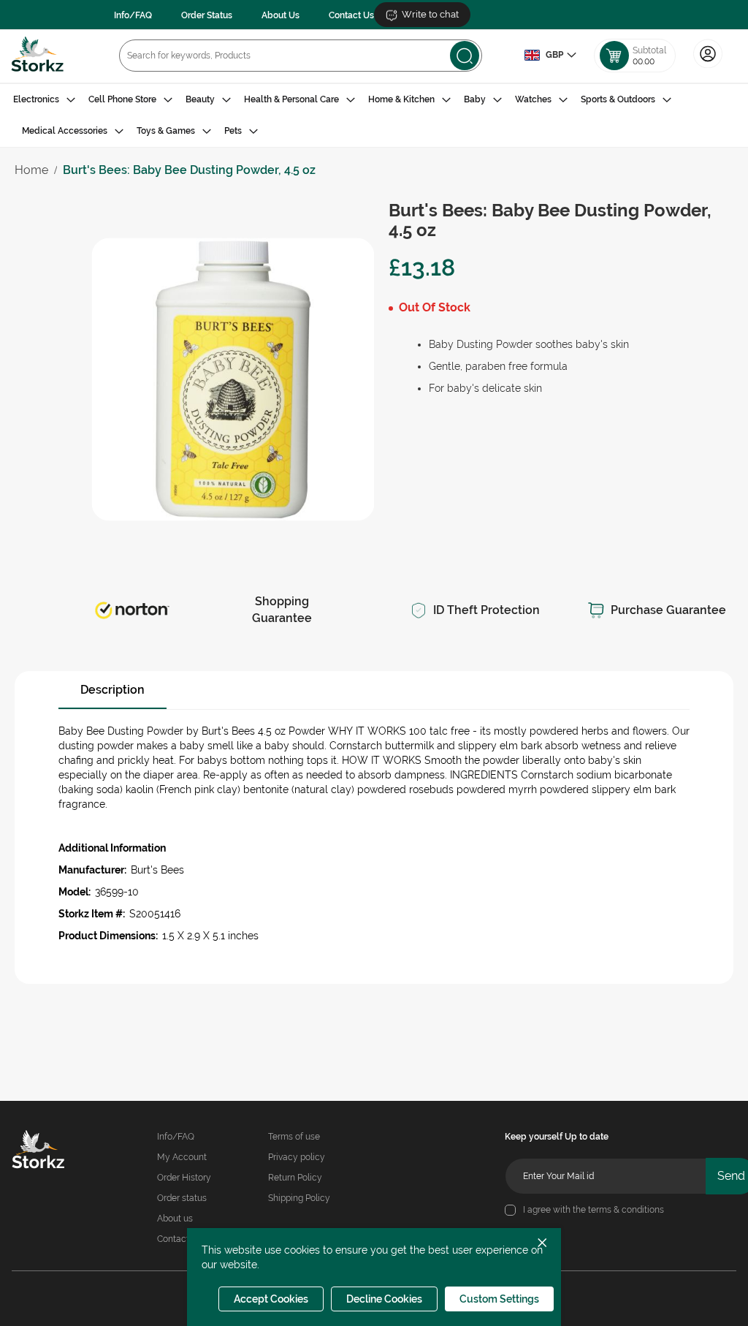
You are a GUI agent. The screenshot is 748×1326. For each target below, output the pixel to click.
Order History (184, 1177)
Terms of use (294, 1137)
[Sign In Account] (707, 66)
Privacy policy (296, 1157)
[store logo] (37, 56)
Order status (182, 1198)
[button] (550, 55)
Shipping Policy (299, 1198)
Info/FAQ (133, 15)
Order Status (206, 15)
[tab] (374, 115)
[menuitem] (44, 100)
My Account (182, 1157)
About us (175, 1218)
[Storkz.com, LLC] (44, 1151)
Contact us (179, 1239)
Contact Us (351, 15)
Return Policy (295, 1177)
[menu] (374, 115)
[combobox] (300, 55)
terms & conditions (626, 1210)
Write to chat (430, 14)
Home (31, 170)
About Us (280, 15)
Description (112, 690)
